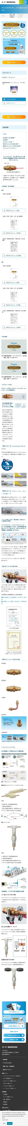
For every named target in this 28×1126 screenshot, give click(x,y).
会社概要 (5, 1094)
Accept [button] (9, 1123)
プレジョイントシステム (9, 148)
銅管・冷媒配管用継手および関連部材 (12, 16)
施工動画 (5, 140)
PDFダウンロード (11, 103)
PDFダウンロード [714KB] (13, 305)
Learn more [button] (5, 1119)
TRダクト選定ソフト (7, 1083)
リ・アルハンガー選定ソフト (9, 1088)
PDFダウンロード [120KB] (13, 327)
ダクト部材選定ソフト (8, 1078)
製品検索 (5, 1059)
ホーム (3, 16)
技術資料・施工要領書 (8, 138)
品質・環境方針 (6, 1099)
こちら (14, 653)
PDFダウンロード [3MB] (12, 210)
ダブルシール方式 (7, 142)
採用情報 (5, 1104)
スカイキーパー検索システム (9, 1081)
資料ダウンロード (7, 1069)
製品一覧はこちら (14, 62)
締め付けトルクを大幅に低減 (10, 144)
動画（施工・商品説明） (9, 1066)
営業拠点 (5, 1101)
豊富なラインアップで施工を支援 (11, 146)
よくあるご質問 (6, 1110)
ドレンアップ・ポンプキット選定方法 (11, 1076)
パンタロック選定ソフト (8, 1086)
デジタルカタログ (11, 99)
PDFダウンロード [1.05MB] (13, 255)
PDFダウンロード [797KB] (13, 233)
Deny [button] (4, 1123)
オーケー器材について (8, 1096)
